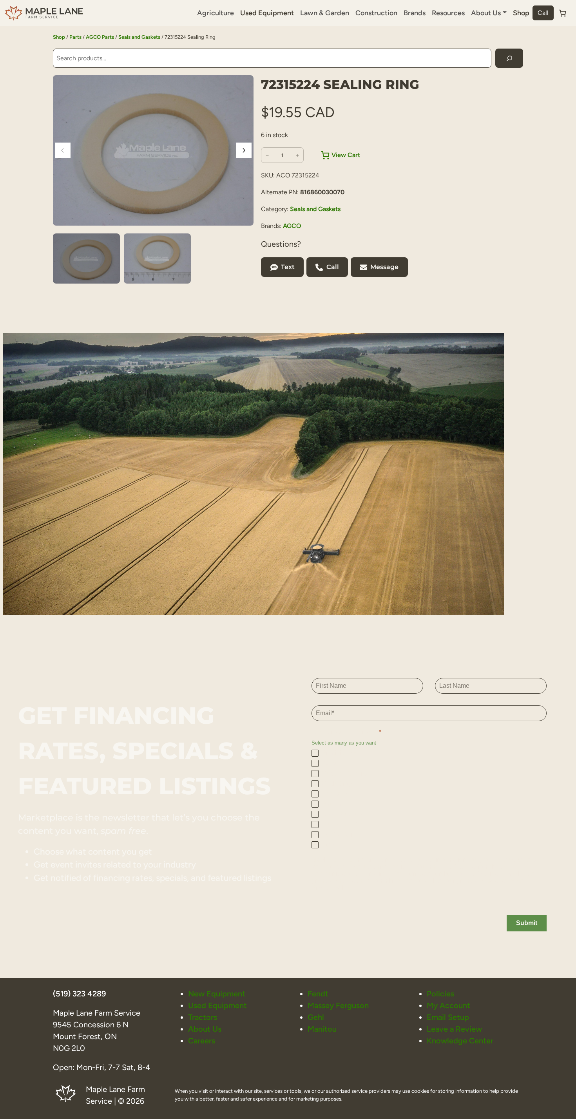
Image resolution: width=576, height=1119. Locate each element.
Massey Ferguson (338, 1005)
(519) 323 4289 (79, 993)
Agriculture (215, 13)
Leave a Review (454, 1029)
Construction (376, 13)
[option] (157, 258)
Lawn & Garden (324, 13)
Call (543, 12)
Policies (440, 993)
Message (384, 267)
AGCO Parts (100, 37)
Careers (201, 1040)
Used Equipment (267, 13)
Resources (448, 13)
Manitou (322, 1029)
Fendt (318, 993)
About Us (204, 1029)
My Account (448, 1005)
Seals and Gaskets (139, 37)
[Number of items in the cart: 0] (562, 13)
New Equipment (216, 993)
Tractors (202, 1017)
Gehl (316, 1017)
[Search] (509, 58)
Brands (415, 13)
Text (288, 267)
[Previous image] (63, 150)
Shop (521, 13)
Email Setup (448, 1017)
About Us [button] (486, 13)
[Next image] (244, 150)
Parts (75, 37)
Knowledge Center (460, 1040)
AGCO (292, 226)
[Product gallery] (153, 150)
